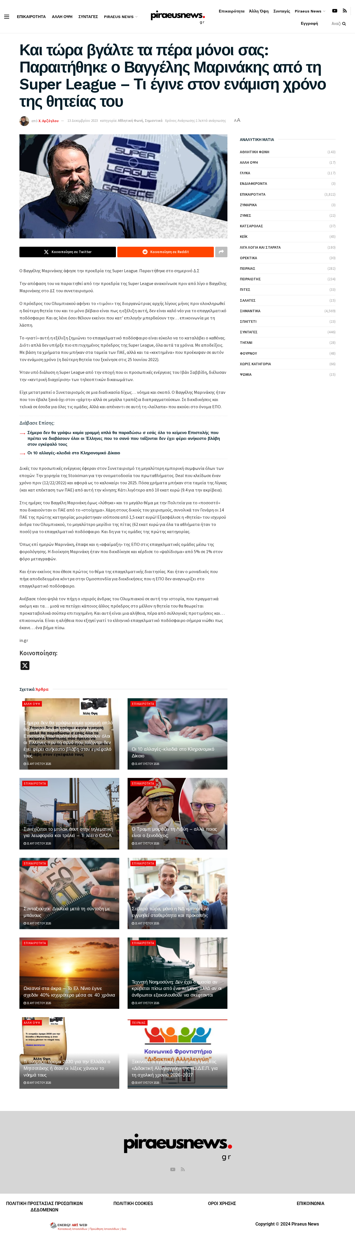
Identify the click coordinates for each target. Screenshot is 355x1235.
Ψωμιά (246, 374)
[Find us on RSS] (345, 11)
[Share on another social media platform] (221, 252)
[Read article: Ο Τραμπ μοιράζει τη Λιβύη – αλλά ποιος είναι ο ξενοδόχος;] (177, 813)
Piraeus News (119, 16)
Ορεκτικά (248, 257)
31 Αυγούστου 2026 (38, 764)
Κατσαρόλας (251, 225)
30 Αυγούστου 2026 (38, 1083)
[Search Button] (345, 23)
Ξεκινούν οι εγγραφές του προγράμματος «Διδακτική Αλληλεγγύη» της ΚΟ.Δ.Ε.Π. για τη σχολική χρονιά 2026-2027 (174, 1068)
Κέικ (243, 236)
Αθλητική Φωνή (130, 120)
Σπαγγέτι (248, 321)
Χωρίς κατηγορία (255, 363)
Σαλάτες (248, 300)
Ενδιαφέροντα (253, 183)
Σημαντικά (154, 120)
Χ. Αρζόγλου (49, 120)
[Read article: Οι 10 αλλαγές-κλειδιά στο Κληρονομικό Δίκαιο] (177, 734)
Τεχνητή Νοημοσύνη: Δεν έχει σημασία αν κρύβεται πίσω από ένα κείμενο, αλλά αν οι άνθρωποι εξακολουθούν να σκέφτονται (177, 988)
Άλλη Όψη (62, 16)
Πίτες (245, 289)
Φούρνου (248, 353)
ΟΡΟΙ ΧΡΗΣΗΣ (222, 1203)
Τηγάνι (246, 342)
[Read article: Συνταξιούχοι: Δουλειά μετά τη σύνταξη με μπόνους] (69, 893)
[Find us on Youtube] (334, 11)
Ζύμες (245, 215)
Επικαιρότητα (31, 16)
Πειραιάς (139, 1023)
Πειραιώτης (250, 278)
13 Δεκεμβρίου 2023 (82, 120)
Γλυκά (245, 172)
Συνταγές (88, 16)
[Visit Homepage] (177, 16)
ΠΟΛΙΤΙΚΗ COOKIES (133, 1203)
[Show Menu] (6, 17)
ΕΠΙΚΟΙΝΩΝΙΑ (310, 1203)
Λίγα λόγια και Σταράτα (260, 247)
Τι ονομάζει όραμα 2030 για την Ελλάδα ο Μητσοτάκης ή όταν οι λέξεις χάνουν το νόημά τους (67, 1068)
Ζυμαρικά (248, 204)
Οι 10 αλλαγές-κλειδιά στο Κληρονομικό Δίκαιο (73, 452)
